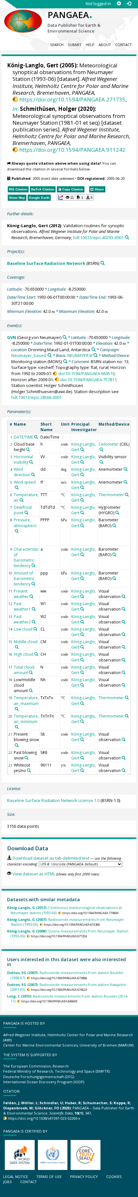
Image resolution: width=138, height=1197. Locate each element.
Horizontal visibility (23, 459)
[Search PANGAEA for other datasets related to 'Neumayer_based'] (49, 355)
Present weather (21, 593)
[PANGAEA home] (23, 16)
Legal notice (15, 1176)
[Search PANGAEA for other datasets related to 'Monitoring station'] (65, 361)
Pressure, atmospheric (25, 522)
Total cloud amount (24, 669)
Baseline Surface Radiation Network (46, 263)
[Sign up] (119, 3)
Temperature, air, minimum (26, 718)
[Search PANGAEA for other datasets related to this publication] (127, 237)
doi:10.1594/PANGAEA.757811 (88, 379)
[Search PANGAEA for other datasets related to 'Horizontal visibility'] (31, 462)
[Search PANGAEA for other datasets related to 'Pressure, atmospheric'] (17, 531)
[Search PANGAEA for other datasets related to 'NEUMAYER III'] (95, 355)
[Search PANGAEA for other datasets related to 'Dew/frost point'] (26, 513)
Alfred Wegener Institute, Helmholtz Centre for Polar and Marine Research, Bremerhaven (70, 85)
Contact (123, 44)
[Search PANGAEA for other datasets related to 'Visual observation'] (123, 596)
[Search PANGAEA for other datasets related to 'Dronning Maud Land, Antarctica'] (93, 349)
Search (57, 44)
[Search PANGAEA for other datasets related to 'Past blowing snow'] (26, 758)
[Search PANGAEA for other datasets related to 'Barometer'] (114, 525)
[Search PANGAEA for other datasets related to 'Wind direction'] (33, 475)
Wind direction (22, 472)
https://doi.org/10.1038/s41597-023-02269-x (44, 1118)
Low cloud (23, 629)
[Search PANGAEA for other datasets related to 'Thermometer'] (127, 495)
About (105, 44)
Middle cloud (26, 641)
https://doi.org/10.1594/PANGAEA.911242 (72, 149)
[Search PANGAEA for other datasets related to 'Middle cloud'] (17, 647)
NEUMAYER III (79, 355)
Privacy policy (84, 1176)
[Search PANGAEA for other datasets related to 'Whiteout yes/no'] (29, 770)
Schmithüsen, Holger (48, 108)
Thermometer (111, 494)
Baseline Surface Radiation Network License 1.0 (53, 800)
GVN (11, 337)
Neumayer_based (28, 355)
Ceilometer (109, 444)
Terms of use (49, 1176)
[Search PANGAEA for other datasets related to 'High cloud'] (36, 654)
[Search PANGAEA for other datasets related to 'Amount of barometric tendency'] (33, 584)
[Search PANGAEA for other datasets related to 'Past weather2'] (34, 622)
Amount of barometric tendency (24, 578)
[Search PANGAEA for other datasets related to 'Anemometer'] (125, 469)
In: (16, 108)
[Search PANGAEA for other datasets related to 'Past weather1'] (34, 609)
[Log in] (129, 3)
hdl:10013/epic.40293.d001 (98, 237)
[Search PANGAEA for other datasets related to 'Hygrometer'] (117, 513)
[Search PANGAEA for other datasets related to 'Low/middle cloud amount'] (31, 690)
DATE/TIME (23, 437)
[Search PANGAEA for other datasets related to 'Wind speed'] (17, 487)
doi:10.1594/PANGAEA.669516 (86, 373)
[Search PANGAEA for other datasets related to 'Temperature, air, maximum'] (17, 709)
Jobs (7, 1181)
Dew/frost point (23, 510)
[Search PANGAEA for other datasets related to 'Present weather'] (31, 596)
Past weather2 (22, 619)
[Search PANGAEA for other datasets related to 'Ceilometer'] (101, 449)
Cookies (114, 1176)
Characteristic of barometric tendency (26, 557)
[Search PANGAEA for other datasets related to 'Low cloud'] (35, 629)
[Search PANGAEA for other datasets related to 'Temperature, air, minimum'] (17, 727)
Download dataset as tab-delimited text (51, 858)
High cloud (23, 654)
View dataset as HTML (34, 874)
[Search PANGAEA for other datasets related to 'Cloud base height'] (28, 449)
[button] (75, 197)
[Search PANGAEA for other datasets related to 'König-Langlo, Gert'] (82, 449)
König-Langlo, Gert (32, 65)
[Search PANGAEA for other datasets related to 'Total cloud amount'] (31, 672)
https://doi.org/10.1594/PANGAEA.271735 (72, 99)
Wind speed (25, 482)
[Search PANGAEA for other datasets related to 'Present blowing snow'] (17, 745)
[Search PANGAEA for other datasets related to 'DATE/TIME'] (36, 437)
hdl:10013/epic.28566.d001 (36, 397)
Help (90, 44)
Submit (75, 44)
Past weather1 (22, 606)
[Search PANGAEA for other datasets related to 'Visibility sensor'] (101, 462)
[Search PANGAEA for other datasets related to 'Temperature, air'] (21, 500)
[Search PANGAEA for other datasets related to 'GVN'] (65, 337)
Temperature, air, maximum (26, 700)
